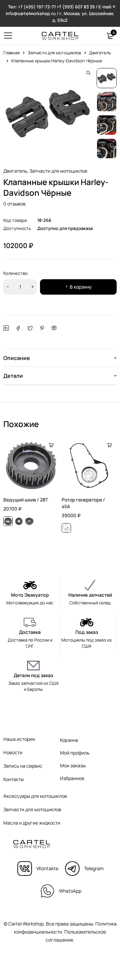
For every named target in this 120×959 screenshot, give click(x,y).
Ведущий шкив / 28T (25, 499)
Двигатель (100, 53)
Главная (11, 53)
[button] (88, 73)
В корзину (81, 287)
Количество (15, 273)
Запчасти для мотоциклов (54, 53)
